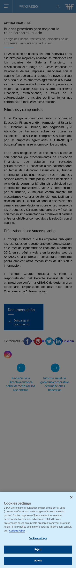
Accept (38, 560)
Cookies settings (38, 538)
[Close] (71, 497)
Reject (38, 549)
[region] (38, 530)
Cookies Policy (17, 531)
